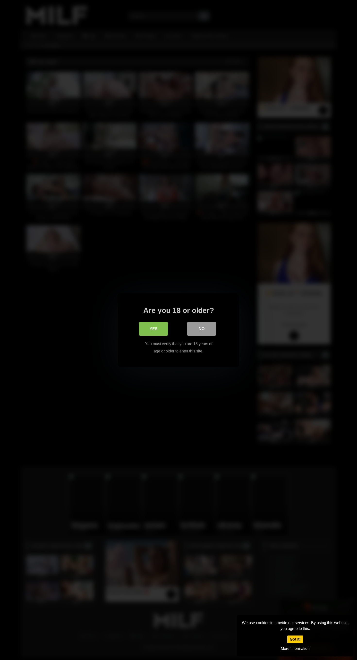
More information (295, 648)
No (201, 329)
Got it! (295, 639)
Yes (154, 329)
